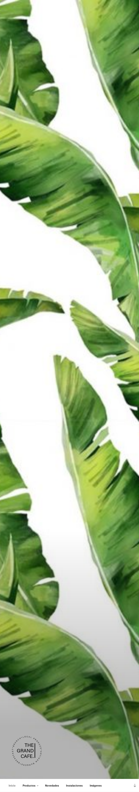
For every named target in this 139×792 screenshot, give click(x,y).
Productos (29, 785)
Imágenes (96, 785)
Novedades (52, 785)
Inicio (12, 785)
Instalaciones (74, 785)
